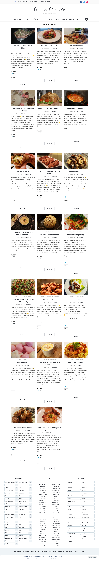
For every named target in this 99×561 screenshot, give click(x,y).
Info (78, 19)
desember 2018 (43, 537)
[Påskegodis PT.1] (23, 349)
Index (84, 19)
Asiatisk (44, 425)
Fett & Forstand (49, 9)
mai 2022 (56, 496)
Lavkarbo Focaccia (75, 46)
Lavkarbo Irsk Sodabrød (49, 235)
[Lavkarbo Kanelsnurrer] (23, 415)
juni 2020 (56, 519)
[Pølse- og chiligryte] (76, 349)
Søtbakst (25, 425)
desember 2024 (43, 482)
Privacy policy (52, 552)
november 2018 (56, 537)
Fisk (70, 232)
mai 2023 (42, 486)
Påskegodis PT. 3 (75, 171)
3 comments (54, 367)
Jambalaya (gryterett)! (76, 109)
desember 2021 (43, 502)
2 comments (27, 113)
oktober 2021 (42, 504)
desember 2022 (56, 490)
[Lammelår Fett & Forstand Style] (23, 35)
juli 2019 (56, 529)
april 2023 (56, 486)
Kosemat (17, 296)
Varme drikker (52, 359)
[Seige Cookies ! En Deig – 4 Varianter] (49, 161)
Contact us (61, 552)
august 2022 (56, 494)
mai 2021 (56, 508)
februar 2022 (42, 500)
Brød (51, 232)
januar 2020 (43, 525)
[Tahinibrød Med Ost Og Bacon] (49, 98)
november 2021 (56, 502)
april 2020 (56, 521)
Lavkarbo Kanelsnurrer (23, 428)
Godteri (42, 296)
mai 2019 (56, 531)
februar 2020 (56, 523)
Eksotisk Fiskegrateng (75, 235)
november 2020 (56, 515)
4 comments (80, 365)
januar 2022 (56, 500)
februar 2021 (42, 513)
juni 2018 (56, 541)
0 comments (80, 48)
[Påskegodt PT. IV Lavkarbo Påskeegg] (23, 98)
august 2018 (43, 541)
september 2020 (56, 517)
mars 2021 (56, 511)
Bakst (43, 19)
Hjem (19, 1)
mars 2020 (42, 523)
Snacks (54, 296)
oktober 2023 (42, 484)
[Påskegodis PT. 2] (49, 286)
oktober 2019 (42, 527)
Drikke (57, 19)
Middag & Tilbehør (18, 19)
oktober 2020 (42, 517)
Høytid (50, 19)
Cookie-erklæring (54, 558)
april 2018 (56, 543)
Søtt (28, 19)
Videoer (19, 552)
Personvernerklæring (44, 1)
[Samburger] (76, 286)
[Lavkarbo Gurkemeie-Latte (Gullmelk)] (49, 349)
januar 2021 (56, 513)
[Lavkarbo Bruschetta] (49, 35)
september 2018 (56, 539)
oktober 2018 (42, 539)
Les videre (23, 84)
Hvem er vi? (25, 1)
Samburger (75, 299)
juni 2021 (42, 508)
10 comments (27, 304)
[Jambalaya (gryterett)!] (76, 98)
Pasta (81, 359)
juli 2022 (43, 496)
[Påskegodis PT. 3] (76, 161)
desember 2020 (43, 515)
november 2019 (56, 525)
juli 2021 (56, 506)
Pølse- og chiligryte (75, 362)
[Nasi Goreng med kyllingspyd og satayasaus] (49, 415)
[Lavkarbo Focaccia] (76, 35)
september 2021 (56, 504)
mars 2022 (56, 498)
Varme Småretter (79, 296)
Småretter (35, 19)
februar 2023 (56, 488)
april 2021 (42, 511)
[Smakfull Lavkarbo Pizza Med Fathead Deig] (23, 286)
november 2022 (43, 492)
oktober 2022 (56, 492)
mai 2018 (42, 543)
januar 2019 (56, 535)
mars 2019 (56, 533)
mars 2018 (42, 545)
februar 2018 (56, 545)
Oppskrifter (44, 552)
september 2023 (56, 484)
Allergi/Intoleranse (68, 19)
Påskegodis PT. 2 (49, 299)
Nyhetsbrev (26, 552)
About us (83, 552)
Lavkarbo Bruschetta (49, 46)
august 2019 (43, 529)
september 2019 (56, 527)
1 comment (27, 51)
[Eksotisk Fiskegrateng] (76, 222)
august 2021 (43, 506)
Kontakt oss (33, 1)
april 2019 (42, 533)
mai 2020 (42, 521)
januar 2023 (43, 490)
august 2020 (42, 519)
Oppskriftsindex (35, 552)
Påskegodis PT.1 (23, 362)
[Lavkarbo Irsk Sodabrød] (49, 222)
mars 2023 (42, 488)
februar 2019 (42, 535)
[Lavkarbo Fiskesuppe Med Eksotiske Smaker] (23, 222)
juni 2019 (42, 531)
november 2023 (56, 482)
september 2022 (43, 494)
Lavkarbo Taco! (23, 171)
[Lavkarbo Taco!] (23, 161)
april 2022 (42, 498)
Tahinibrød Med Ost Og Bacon (49, 109)
